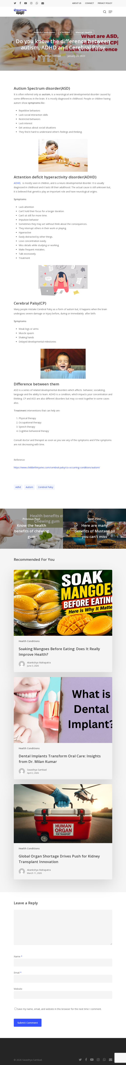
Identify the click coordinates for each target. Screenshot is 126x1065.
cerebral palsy (45, 487)
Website (18, 988)
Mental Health (84, 32)
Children (65, 32)
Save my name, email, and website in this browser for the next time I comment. (59, 1009)
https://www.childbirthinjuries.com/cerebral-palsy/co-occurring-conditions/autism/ (57, 467)
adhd (18, 487)
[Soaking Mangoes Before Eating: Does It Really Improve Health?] (63, 621)
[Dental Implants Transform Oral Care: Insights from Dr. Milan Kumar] (63, 728)
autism (29, 487)
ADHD (17, 183)
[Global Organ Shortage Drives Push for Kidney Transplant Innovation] (63, 831)
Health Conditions (44, 32)
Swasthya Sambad (51, 55)
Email (17, 972)
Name (18, 956)
